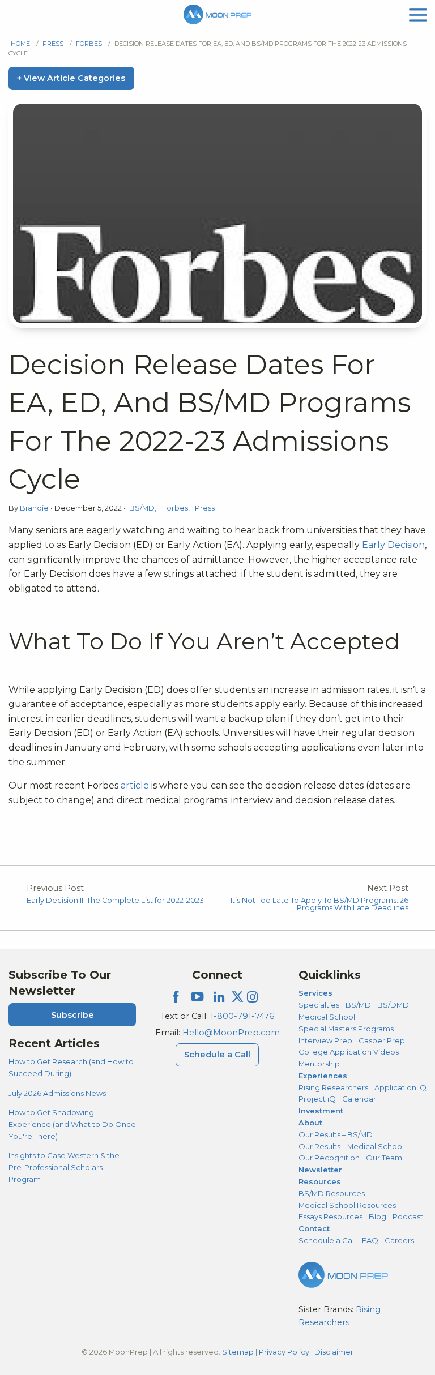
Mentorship (319, 1063)
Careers (399, 1240)
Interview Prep (325, 1040)
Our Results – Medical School (351, 1146)
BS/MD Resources (331, 1193)
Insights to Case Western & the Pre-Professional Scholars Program (64, 1167)
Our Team (384, 1157)
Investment (320, 1110)
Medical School (326, 1016)
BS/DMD (393, 1004)
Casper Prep (382, 1040)
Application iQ (400, 1087)
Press (52, 44)
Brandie (35, 508)
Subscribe (72, 1015)
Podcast (408, 1216)
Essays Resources (330, 1216)
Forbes (89, 44)
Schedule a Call (217, 1055)
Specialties (318, 1004)
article (136, 785)
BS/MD (142, 508)
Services (315, 992)
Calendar (359, 1098)
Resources (319, 1181)
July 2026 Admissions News (57, 1093)
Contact (314, 1228)
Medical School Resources (347, 1205)
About (310, 1122)
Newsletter (320, 1169)
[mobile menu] (418, 14)
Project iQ (317, 1098)
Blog (377, 1216)
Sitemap (238, 1351)
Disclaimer (333, 1351)
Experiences (322, 1075)
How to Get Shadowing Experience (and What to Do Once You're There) (72, 1124)
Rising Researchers (333, 1087)
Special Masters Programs (346, 1028)
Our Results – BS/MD (335, 1134)
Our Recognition (329, 1157)
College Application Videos (348, 1051)
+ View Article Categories (71, 78)
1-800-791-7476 (242, 1016)
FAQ (370, 1240)
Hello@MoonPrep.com (231, 1032)
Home (20, 44)
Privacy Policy (284, 1351)
